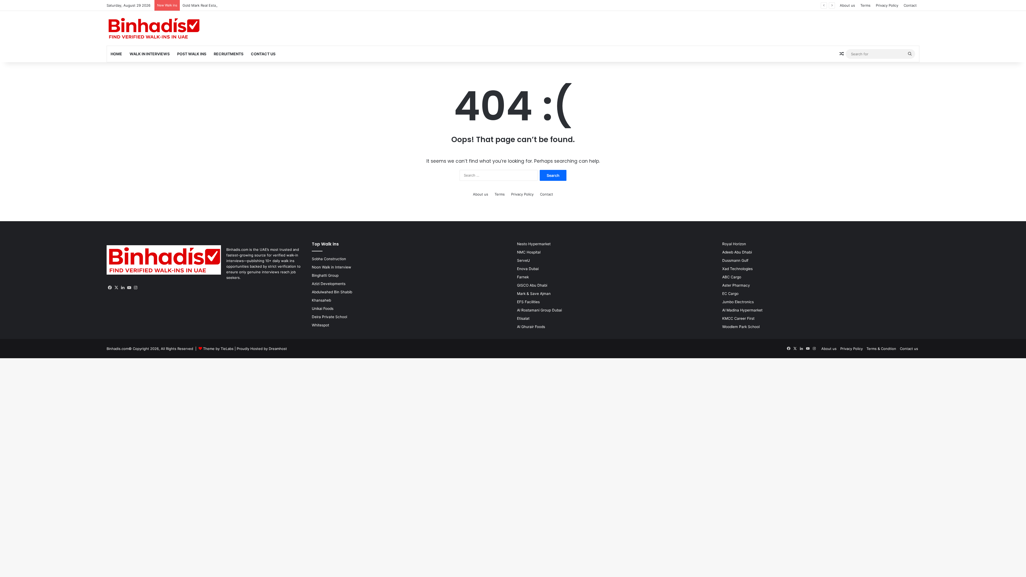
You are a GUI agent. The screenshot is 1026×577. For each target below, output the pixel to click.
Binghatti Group (325, 275)
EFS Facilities (528, 302)
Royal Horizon (734, 244)
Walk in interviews (150, 54)
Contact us (909, 348)
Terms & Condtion (881, 348)
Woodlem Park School (741, 327)
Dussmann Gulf (735, 260)
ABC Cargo (731, 277)
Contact (910, 5)
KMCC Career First (738, 318)
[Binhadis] (153, 28)
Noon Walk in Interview (331, 267)
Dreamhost (278, 348)
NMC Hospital (529, 252)
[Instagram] (135, 287)
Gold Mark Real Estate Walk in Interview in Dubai (233, 5)
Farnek (523, 277)
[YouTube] (129, 287)
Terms (865, 5)
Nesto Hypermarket (534, 244)
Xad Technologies (737, 269)
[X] (116, 287)
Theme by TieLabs (218, 348)
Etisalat (523, 318)
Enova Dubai (528, 269)
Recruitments (228, 54)
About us (847, 5)
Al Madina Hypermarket (742, 310)
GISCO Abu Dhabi (532, 285)
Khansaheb (321, 300)
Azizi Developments (328, 284)
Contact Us (263, 54)
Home (116, 54)
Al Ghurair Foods (531, 327)
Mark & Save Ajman (534, 293)
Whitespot (320, 325)
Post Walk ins (191, 54)
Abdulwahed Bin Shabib (332, 292)
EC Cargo (730, 293)
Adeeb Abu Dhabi (737, 252)
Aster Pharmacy (736, 285)
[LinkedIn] (122, 287)
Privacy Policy (887, 5)
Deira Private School (329, 317)
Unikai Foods (322, 308)
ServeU (523, 260)
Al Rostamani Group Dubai (539, 310)
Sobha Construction (329, 259)
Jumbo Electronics (738, 302)
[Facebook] (110, 287)
